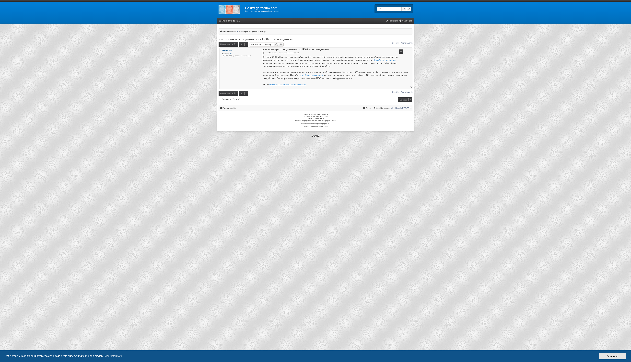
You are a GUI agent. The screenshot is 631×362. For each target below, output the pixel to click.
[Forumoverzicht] (231, 9)
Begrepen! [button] (612, 356)
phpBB (306, 121)
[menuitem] (236, 21)
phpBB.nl (325, 123)
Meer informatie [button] (114, 356)
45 (231, 54)
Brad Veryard (322, 114)
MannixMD (324, 116)
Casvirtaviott (227, 50)
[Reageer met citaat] (401, 51)
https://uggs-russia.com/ (384, 60)
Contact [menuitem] (369, 108)
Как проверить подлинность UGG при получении (256, 39)
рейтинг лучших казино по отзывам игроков (287, 84)
